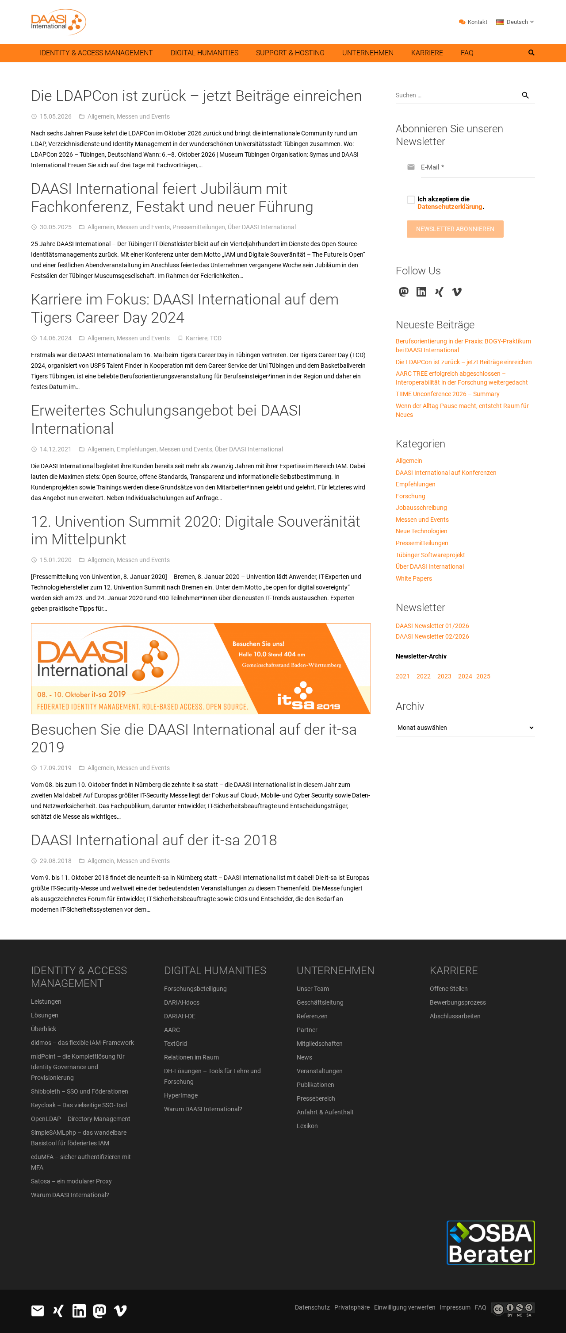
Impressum (455, 1307)
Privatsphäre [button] (352, 1307)
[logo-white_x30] (99, 1311)
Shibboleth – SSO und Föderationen (79, 1091)
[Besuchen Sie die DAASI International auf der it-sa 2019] (201, 628)
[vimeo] (457, 292)
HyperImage (181, 1095)
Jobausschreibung (421, 507)
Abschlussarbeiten (455, 1016)
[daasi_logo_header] (58, 22)
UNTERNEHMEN (336, 970)
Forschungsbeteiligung (195, 988)
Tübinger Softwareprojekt (430, 555)
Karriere (196, 338)
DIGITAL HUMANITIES (215, 970)
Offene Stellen (449, 988)
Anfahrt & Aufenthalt (325, 1112)
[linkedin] (421, 292)
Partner (307, 1029)
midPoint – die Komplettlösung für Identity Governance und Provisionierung (78, 1067)
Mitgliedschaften (320, 1043)
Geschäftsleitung (320, 1002)
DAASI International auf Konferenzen (446, 472)
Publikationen (315, 1084)
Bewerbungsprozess (458, 1002)
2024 (465, 676)
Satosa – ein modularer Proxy (71, 1181)
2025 (483, 676)
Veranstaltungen (320, 1071)
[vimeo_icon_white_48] (120, 1311)
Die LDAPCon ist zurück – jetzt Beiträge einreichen (196, 95)
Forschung (410, 496)
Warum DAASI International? (70, 1194)
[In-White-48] (79, 1311)
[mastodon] (404, 292)
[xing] (439, 292)
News (304, 1057)
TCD (216, 338)
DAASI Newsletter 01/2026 (432, 625)
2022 (424, 676)
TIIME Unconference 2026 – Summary (448, 393)
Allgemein (101, 116)
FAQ (480, 1307)
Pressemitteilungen (198, 227)
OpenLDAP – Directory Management (80, 1118)
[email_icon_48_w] (37, 1311)
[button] (515, 22)
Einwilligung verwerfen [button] (405, 1307)
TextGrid (175, 1043)
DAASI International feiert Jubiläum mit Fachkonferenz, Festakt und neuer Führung (172, 198)
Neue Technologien (421, 531)
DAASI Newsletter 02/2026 (432, 636)
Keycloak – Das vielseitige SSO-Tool (79, 1105)
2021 (403, 676)
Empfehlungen (137, 449)
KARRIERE (454, 970)
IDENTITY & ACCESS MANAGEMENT (79, 977)
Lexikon (307, 1125)
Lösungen (44, 1015)
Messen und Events (143, 116)
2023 (444, 676)
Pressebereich (316, 1098)
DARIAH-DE (179, 1016)
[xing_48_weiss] (58, 1311)
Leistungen (46, 1001)
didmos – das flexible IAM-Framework (82, 1042)
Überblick (43, 1028)
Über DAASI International (262, 227)
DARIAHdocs (181, 1002)
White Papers (414, 578)
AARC (172, 1029)
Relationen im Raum (191, 1057)
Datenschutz (312, 1307)
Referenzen (312, 1016)
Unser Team (313, 988)
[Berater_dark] (458, 1243)
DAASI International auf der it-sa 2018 (154, 840)
